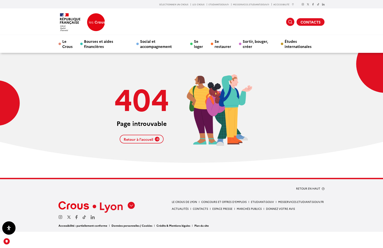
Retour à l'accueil (138, 139)
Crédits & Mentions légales (173, 225)
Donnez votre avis (280, 208)
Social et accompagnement (156, 44)
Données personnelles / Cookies (131, 225)
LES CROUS (198, 4)
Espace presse (222, 208)
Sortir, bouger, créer (255, 44)
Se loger (198, 44)
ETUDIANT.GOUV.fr (219, 4)
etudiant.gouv (262, 202)
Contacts (200, 208)
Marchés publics (249, 208)
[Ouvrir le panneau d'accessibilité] (9, 228)
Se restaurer (223, 44)
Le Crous (67, 44)
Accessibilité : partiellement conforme (83, 225)
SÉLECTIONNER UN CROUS (173, 4)
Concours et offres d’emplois (224, 202)
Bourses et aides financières (98, 44)
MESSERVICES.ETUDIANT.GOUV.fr (251, 4)
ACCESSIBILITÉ (281, 4)
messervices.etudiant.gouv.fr (301, 202)
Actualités (180, 208)
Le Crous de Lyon (184, 202)
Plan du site (201, 225)
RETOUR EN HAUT (308, 188)
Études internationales (298, 44)
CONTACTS (310, 22)
